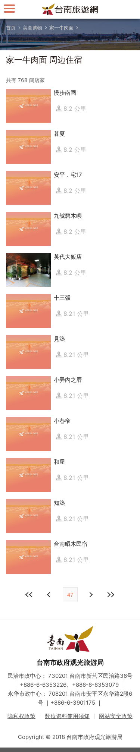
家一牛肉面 (61, 28)
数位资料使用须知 (67, 716)
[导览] (9, 8)
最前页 (29, 594)
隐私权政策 (21, 716)
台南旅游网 (70, 9)
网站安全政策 (116, 716)
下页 (49, 594)
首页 (11, 28)
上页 (90, 594)
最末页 (110, 594)
